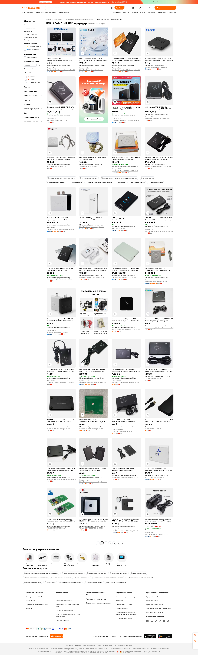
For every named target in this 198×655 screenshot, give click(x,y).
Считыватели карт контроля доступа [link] (109, 19)
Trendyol (121, 645)
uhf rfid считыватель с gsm (89, 178)
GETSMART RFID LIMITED (153, 429)
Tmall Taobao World (89, 645)
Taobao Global (107, 645)
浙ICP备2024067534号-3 (152, 652)
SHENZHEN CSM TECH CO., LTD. (57, 120)
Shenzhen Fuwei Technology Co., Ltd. (156, 534)
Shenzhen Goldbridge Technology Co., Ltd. (93, 382)
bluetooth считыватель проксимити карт (100, 182)
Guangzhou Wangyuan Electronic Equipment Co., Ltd (126, 120)
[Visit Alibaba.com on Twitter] (155, 621)
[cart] (139, 8)
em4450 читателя (148, 178)
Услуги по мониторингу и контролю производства (68, 615)
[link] (195, 635)
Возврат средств (121, 608)
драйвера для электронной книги (71, 582)
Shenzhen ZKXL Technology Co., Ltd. (58, 429)
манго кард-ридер (76, 182)
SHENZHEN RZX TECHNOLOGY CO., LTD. (125, 171)
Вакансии (29, 608)
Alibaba (48, 19)
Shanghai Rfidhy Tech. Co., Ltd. (56, 166)
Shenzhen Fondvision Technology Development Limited (93, 482)
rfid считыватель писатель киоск (73, 573)
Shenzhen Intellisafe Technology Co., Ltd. (92, 277)
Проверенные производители (96, 599)
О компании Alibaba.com (34, 592)
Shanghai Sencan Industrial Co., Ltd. (156, 67)
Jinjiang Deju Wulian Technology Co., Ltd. (125, 477)
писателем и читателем (33, 582)
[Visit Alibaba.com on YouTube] (164, 621)
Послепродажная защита (64, 610)
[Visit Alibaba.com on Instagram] (160, 621)
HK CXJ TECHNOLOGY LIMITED (155, 477)
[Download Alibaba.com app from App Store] (150, 636)
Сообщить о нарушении (124, 618)
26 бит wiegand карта (139, 573)
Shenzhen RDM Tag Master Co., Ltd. (90, 166)
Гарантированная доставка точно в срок (67, 605)
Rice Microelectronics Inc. (153, 378)
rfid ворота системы (157, 182)
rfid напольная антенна (138, 182)
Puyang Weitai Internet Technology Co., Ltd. (126, 329)
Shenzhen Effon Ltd (118, 228)
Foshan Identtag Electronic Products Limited (159, 328)
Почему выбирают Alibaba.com (36, 597)
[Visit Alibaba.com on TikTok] (168, 621)
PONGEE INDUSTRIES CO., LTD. (57, 528)
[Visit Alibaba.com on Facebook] (147, 621)
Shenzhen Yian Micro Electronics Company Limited (61, 479)
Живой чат (119, 601)
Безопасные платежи (63, 597)
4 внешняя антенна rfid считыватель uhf (141, 577)
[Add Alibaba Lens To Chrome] (56, 636)
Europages (129, 645)
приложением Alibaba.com (132, 636)
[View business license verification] (118, 652)
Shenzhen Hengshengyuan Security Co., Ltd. (159, 231)
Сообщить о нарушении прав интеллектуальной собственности (127, 613)
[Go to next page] (122, 543)
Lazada (99, 645)
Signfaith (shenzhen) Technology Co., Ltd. (158, 166)
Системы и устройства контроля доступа (80, 19)
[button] (112, 8)
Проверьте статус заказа (154, 604)
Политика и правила (62, 620)
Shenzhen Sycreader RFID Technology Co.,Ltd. (159, 118)
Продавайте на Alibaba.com (155, 597)
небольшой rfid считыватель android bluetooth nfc (108, 577)
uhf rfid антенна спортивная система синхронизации (42, 573)
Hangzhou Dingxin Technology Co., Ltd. (59, 279)
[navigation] (33, 281)
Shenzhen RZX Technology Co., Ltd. (156, 281)
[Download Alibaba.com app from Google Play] (165, 636)
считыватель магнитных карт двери (37, 577)
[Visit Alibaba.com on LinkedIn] (151, 621)
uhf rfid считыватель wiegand (117, 582)
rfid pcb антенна (82, 577)
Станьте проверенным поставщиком (158, 608)
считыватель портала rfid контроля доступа (62, 178)
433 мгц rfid (121, 182)
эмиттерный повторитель (94, 582)
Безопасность (58, 19)
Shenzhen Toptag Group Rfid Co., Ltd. (91, 70)
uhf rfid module (51, 582)
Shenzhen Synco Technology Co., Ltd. (124, 277)
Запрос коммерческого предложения (98, 603)
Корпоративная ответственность (37, 604)
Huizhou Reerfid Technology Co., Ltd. (91, 429)
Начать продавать (152, 601)
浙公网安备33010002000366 (132, 652)
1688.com (78, 645)
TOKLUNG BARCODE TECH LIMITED (91, 528)
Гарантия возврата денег (64, 601)
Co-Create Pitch (31, 601)
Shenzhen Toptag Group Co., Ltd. (57, 332)
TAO (115, 645)
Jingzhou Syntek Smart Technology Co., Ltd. (61, 70)
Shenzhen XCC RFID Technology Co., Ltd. (125, 531)
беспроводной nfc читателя (97, 573)
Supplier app (103, 636)
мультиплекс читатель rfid (119, 573)
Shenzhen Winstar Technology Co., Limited (60, 382)
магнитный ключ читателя (57, 182)
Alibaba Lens (36, 636)
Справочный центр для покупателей (128, 597)
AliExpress (69, 645)
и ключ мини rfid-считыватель (62, 577)
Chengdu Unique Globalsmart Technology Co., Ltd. (61, 229)
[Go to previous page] (98, 543)
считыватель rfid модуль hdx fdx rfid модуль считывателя (120, 178)
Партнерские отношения (154, 612)
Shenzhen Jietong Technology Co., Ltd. (91, 227)
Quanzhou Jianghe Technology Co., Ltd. (124, 431)
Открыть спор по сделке (124, 604)
